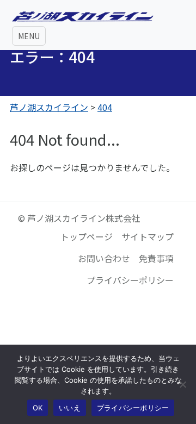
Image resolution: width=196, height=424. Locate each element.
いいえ (70, 407)
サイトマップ (147, 236)
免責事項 (156, 258)
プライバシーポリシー (130, 279)
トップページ (86, 236)
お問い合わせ (104, 258)
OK (38, 407)
